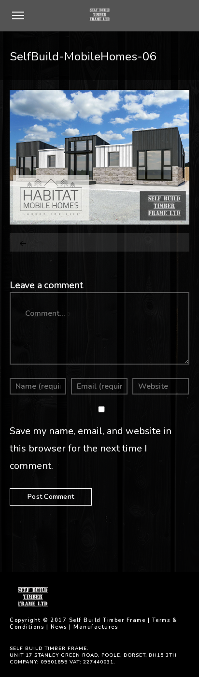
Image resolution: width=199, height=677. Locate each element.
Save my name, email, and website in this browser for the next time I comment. (90, 448)
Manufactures (95, 627)
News (59, 627)
